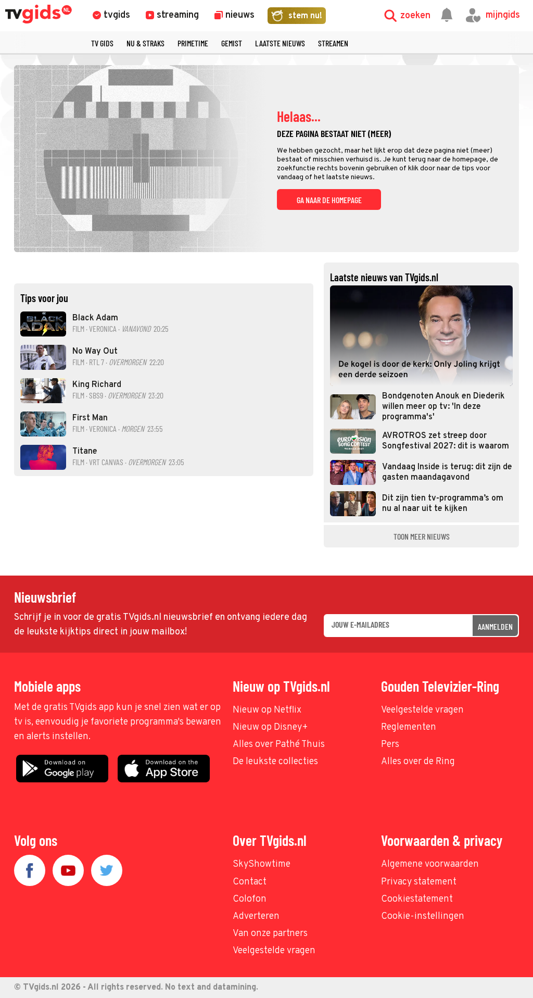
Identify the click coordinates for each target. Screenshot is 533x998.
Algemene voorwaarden (430, 864)
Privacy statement (418, 882)
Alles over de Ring (418, 762)
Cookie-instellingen (422, 916)
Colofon (249, 899)
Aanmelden (495, 626)
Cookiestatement (417, 899)
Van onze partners (270, 934)
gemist (231, 43)
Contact (249, 882)
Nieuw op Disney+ (270, 727)
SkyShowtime (261, 864)
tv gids (102, 43)
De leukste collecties (275, 762)
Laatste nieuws (280, 43)
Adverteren (256, 916)
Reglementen (408, 727)
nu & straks (145, 43)
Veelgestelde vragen (422, 710)
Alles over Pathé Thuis (279, 745)
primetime (192, 43)
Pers (390, 745)
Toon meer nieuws (422, 536)
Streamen (333, 43)
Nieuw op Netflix (267, 710)
